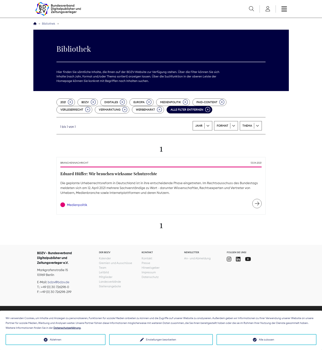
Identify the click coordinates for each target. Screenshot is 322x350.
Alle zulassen (266, 339)
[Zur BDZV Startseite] (35, 24)
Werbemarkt (145, 109)
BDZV (85, 102)
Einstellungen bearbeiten (161, 339)
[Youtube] (248, 259)
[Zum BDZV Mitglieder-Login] (267, 9)
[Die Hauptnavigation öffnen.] (284, 9)
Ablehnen (55, 339)
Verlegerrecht (71, 109)
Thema (247, 125)
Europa (139, 102)
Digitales (111, 102)
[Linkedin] (238, 259)
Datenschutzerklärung (67, 327)
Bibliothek (48, 23)
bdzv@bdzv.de (58, 282)
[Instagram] (229, 259)
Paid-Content (206, 102)
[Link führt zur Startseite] (58, 9)
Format (222, 125)
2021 (63, 102)
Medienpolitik (170, 102)
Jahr (199, 125)
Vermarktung (109, 109)
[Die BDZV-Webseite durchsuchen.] (251, 9)
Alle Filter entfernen (187, 109)
